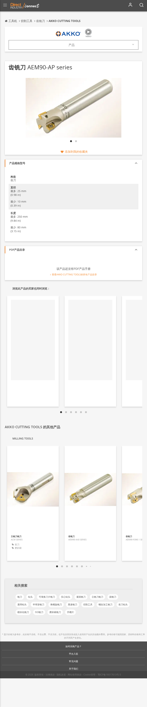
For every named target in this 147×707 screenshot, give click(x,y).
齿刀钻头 (123, 604)
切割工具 (87, 604)
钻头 (30, 596)
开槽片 (70, 612)
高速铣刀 (72, 604)
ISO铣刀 (39, 612)
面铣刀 (112, 596)
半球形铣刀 (38, 604)
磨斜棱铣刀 (55, 612)
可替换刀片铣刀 (47, 596)
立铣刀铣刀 (97, 596)
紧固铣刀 (81, 596)
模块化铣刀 (23, 612)
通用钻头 (22, 604)
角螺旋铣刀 (56, 604)
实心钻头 (65, 596)
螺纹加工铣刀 (105, 604)
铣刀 (19, 596)
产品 (72, 45)
